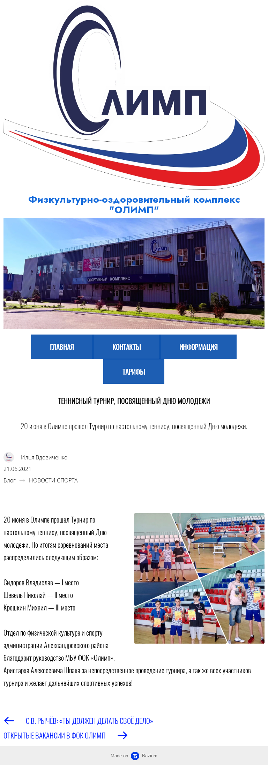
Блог (9, 480)
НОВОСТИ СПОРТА (53, 480)
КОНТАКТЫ (126, 347)
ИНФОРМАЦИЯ (198, 347)
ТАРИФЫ (134, 371)
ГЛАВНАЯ (62, 347)
